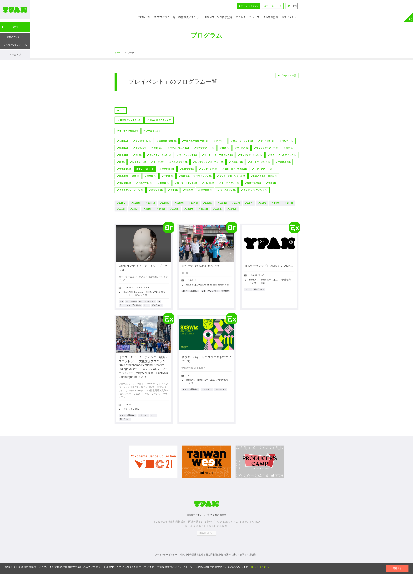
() (123, 141)
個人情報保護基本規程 (191, 554)
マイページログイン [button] (249, 6)
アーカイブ (15, 54)
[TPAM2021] (15, 9)
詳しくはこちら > (261, 567)
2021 (15, 27)
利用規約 (251, 554)
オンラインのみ (131, 409)
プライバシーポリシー (166, 554)
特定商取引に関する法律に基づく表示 (225, 554)
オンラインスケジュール (15, 45)
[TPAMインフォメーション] (206, 505)
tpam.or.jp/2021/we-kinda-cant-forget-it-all (207, 284)
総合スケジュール (15, 36)
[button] (273, 6)
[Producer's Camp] (259, 463)
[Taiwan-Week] (206, 463)
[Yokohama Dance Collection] (153, 463)
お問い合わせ (207, 533)
